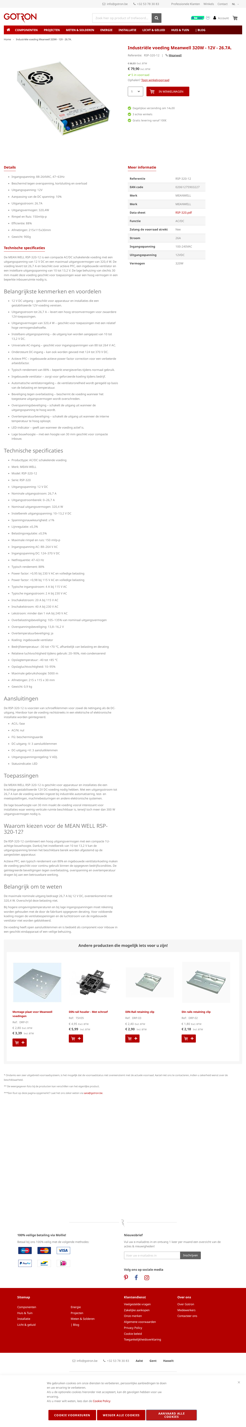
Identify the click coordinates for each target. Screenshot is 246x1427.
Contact (223, 4)
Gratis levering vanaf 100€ (149, 120)
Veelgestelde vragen (137, 1304)
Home (7, 39)
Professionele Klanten (185, 4)
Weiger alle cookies (121, 1415)
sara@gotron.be (93, 1093)
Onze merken (133, 1316)
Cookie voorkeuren (72, 1415)
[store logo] (20, 18)
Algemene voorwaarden (140, 1322)
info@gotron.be (117, 4)
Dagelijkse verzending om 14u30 (154, 108)
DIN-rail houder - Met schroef (88, 1012)
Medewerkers (186, 1310)
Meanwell (175, 55)
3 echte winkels (142, 114)
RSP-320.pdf (183, 212)
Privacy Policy (133, 1328)
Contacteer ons (187, 1316)
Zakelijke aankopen (137, 1310)
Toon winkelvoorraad (155, 80)
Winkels (209, 4)
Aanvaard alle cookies (171, 1415)
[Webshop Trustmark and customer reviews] (201, 18)
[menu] (123, 30)
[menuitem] (27, 30)
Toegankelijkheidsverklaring (142, 1339)
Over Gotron (185, 1304)
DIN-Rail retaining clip (139, 1012)
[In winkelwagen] (19, 1043)
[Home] (8, 30)
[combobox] (126, 18)
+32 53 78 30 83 (148, 4)
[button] (236, 4)
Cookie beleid (133, 1334)
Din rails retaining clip (196, 1012)
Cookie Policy (102, 1401)
